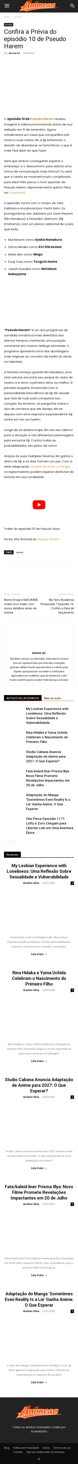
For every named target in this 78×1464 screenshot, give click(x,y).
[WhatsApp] (36, 62)
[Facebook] (8, 62)
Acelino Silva (31, 883)
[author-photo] (39, 647)
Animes (18, 16)
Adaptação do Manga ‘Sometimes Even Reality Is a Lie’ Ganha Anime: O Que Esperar (39, 1299)
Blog (6, 1448)
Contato (18, 1452)
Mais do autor (52, 698)
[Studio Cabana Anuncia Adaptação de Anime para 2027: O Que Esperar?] (14, 757)
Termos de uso (62, 1448)
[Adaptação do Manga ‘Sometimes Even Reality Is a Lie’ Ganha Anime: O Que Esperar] (14, 800)
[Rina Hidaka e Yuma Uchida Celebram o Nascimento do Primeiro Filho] (14, 737)
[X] (17, 62)
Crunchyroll (17, 192)
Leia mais (37, 954)
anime (19, 552)
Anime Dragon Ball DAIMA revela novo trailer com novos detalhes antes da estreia (21, 606)
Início (7, 16)
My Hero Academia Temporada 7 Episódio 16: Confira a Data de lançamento (57, 606)
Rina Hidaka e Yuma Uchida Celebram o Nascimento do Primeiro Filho (47, 737)
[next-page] (12, 842)
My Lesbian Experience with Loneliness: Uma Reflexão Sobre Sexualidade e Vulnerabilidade (39, 871)
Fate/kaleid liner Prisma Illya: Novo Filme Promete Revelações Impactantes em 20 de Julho (39, 1192)
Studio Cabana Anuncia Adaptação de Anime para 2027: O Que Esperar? (46, 756)
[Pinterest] (26, 62)
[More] (45, 62)
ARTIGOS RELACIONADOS (22, 698)
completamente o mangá (49, 466)
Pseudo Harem (42, 119)
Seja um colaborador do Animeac (45, 1452)
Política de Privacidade (26, 1448)
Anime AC (14, 53)
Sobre (46, 1448)
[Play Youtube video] (39, 505)
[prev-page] (6, 842)
